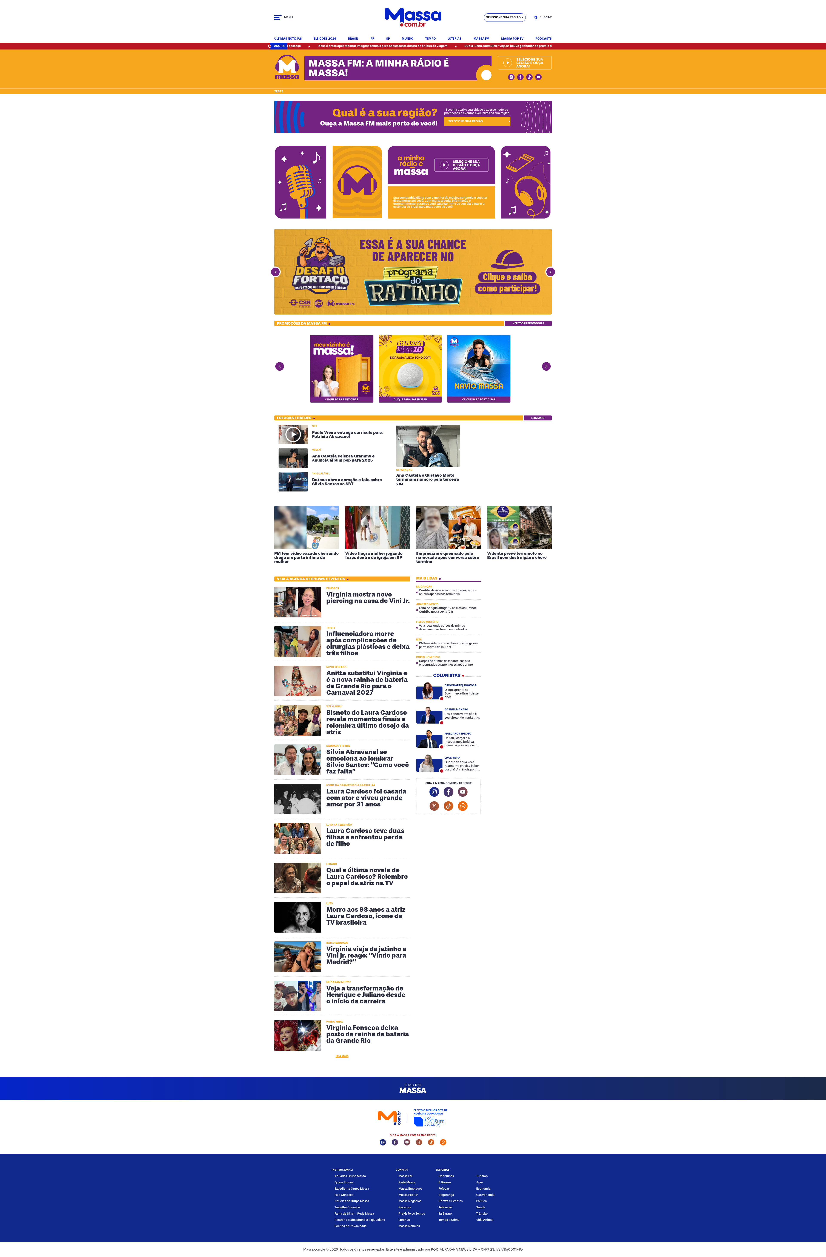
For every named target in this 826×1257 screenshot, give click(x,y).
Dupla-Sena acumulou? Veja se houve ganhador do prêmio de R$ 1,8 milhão (430, 46)
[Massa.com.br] (413, 17)
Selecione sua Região (503, 17)
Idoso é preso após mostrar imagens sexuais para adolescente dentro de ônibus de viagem (294, 46)
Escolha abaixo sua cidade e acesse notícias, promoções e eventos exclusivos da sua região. (477, 111)
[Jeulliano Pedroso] (429, 739)
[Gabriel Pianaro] (429, 715)
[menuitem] (288, 39)
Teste (278, 91)
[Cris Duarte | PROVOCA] (429, 690)
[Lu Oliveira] (429, 763)
